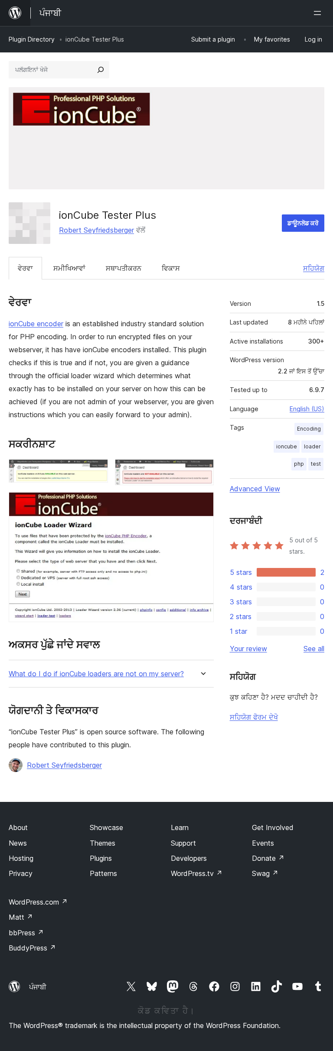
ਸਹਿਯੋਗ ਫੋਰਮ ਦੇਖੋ (254, 717)
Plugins (101, 858)
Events (263, 843)
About (18, 827)
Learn (180, 827)
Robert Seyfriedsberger (96, 230)
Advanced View (255, 488)
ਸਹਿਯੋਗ (313, 268)
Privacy (21, 873)
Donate (268, 858)
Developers (189, 858)
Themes (102, 843)
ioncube (286, 446)
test (316, 464)
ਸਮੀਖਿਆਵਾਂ (69, 268)
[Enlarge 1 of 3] (96, 471)
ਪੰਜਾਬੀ (37, 987)
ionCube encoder (36, 323)
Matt (21, 917)
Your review (248, 648)
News (18, 843)
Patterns (103, 873)
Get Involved (273, 827)
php (299, 464)
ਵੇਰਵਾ (25, 268)
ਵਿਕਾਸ (171, 268)
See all (314, 648)
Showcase (106, 827)
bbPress (26, 932)
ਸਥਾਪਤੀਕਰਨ (123, 268)
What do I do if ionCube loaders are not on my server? (96, 674)
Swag (265, 873)
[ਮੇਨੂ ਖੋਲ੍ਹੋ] (319, 13)
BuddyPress (32, 948)
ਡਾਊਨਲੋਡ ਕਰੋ (303, 223)
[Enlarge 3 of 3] (202, 504)
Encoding (309, 428)
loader (312, 446)
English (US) (307, 408)
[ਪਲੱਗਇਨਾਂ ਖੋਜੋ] (100, 69)
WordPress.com (38, 902)
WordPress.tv (196, 873)
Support (183, 843)
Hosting (21, 858)
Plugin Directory (32, 39)
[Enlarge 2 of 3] (202, 471)
